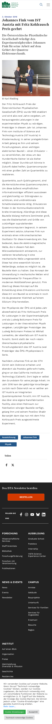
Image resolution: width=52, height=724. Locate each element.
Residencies (7, 676)
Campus (33, 582)
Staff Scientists (9, 546)
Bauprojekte (34, 597)
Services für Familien (38, 607)
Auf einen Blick (9, 649)
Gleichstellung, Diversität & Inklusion (12, 665)
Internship (33, 549)
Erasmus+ (32, 620)
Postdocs (32, 544)
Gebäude (32, 592)
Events (5, 592)
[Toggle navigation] (48, 4)
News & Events (12, 582)
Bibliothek (7, 551)
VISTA (4, 681)
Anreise (31, 587)
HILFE (5, 720)
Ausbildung (36, 533)
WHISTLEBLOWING (10, 715)
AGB (30, 720)
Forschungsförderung (12, 556)
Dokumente (7, 696)
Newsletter (7, 597)
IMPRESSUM (34, 710)
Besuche (32, 625)
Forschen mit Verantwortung (9, 562)
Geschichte (7, 671)
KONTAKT (6, 710)
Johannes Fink (30, 437)
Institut (8, 643)
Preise (5, 659)
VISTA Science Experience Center (37, 555)
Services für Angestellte (34, 613)
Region (31, 630)
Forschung (10, 533)
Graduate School (36, 539)
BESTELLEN (26, 497)
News (4, 587)
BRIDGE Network (10, 691)
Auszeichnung (8, 437)
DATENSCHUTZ (35, 715)
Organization (8, 654)
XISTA (4, 686)
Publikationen (8, 568)
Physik (8, 444)
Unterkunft (33, 602)
